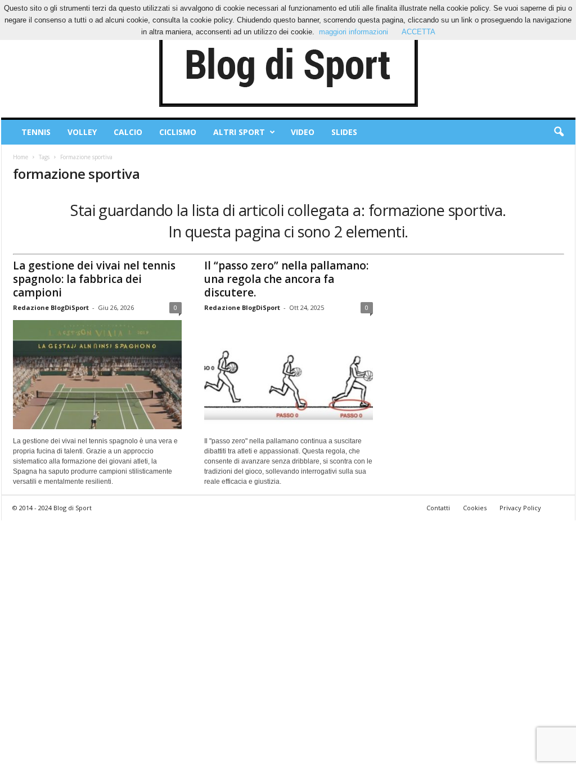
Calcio (128, 132)
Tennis (36, 132)
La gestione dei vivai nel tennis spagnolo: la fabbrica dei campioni (94, 279)
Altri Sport (239, 132)
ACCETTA (418, 32)
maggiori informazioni (353, 32)
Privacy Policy (520, 507)
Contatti (438, 507)
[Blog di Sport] (288, 67)
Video (302, 132)
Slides (344, 132)
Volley (82, 132)
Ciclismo (177, 132)
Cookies (475, 507)
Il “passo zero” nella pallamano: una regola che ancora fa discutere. (286, 279)
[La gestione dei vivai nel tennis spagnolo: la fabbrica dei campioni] (97, 374)
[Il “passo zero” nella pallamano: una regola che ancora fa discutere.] (288, 374)
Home (20, 157)
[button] (558, 132)
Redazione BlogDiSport (51, 307)
